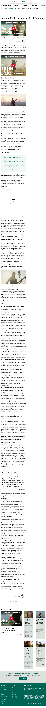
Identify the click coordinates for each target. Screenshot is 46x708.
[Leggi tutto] (44, 609)
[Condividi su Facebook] (18, 37)
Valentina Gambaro (11, 37)
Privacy (14, 694)
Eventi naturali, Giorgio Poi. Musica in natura (13, 169)
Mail (13, 692)
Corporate (3, 698)
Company (14, 685)
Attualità (3, 685)
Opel (31, 636)
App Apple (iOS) (4, 689)
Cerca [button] (15, 1)
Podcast (24, 5)
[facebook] (24, 703)
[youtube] (33, 703)
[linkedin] (38, 703)
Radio (16, 5)
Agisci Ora (34, 5)
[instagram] (36, 703)
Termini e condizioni (16, 699)
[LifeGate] (23, 1)
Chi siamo (14, 689)
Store (7, 1)
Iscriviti (22, 678)
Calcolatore (3, 699)
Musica (2, 639)
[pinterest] (29, 703)
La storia (14, 691)
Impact (43, 5)
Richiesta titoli (4, 696)
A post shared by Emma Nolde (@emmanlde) (12, 216)
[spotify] (31, 703)
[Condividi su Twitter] (20, 37)
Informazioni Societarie (15, 697)
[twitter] (27, 703)
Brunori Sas (9, 226)
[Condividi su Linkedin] (23, 37)
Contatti (14, 687)
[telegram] (40, 703)
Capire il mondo (6, 5)
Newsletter (10, 1)
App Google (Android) (5, 691)
